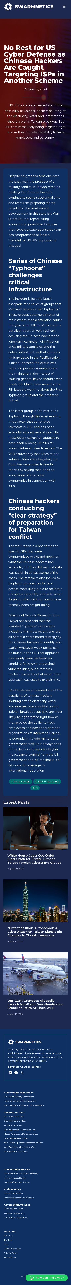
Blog (6, 1244)
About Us (8, 1235)
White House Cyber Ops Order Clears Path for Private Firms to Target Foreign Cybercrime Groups (34, 859)
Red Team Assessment (14, 1213)
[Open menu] (64, 6)
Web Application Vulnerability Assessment (24, 1105)
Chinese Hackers (20, 781)
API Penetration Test (13, 1116)
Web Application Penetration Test (20, 1147)
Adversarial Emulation (17, 1205)
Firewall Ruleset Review (15, 1178)
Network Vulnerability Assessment (20, 1101)
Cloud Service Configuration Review (21, 1173)
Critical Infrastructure (47, 781)
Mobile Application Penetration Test (21, 1134)
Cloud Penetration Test (15, 1121)
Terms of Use (10, 1257)
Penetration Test (14, 1112)
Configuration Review (17, 1169)
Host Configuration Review (17, 1182)
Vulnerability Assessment (19, 1092)
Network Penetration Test (16, 1138)
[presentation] (35, 828)
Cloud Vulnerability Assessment (19, 1096)
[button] (47, 1277)
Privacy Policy (11, 1253)
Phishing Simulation (14, 1209)
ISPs (35, 787)
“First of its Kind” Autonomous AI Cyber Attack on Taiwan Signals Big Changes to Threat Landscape (34, 931)
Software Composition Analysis (19, 1197)
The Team (8, 1240)
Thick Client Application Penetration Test (23, 1142)
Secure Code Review (13, 1193)
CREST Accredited (12, 1248)
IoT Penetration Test (13, 1125)
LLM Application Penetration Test (20, 1129)
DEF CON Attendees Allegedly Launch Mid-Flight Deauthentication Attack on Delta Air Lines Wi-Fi (35, 1004)
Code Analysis (12, 1189)
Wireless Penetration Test (16, 1151)
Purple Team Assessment (16, 1217)
